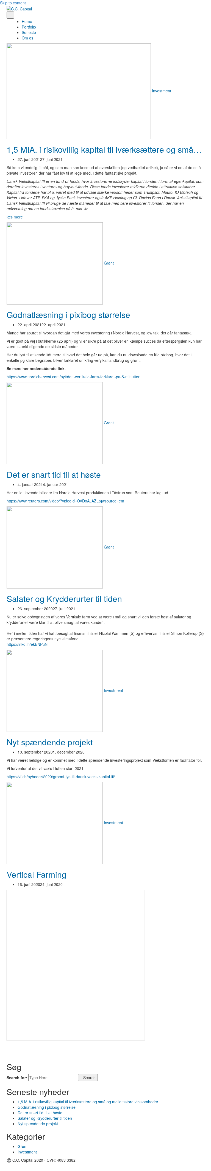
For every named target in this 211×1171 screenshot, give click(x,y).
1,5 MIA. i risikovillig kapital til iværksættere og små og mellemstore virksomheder (88, 1101)
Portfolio (29, 27)
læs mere (15, 217)
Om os (27, 38)
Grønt (109, 263)
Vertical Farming (36, 874)
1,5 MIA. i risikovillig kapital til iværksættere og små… (104, 149)
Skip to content (13, 2)
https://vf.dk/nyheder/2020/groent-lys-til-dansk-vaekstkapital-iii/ (61, 776)
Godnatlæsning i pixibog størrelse (68, 314)
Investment (161, 90)
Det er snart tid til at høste (54, 474)
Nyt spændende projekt (50, 742)
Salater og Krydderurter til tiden (64, 598)
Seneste (29, 32)
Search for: (17, 1077)
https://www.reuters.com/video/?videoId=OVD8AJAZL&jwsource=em (65, 501)
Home (27, 21)
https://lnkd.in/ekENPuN (27, 644)
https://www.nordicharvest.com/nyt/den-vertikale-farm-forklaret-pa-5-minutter (73, 376)
